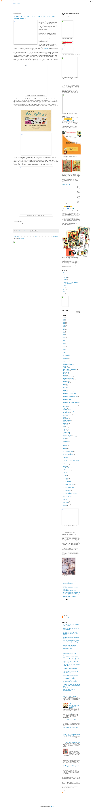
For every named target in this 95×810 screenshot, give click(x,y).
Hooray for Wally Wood (67, 648)
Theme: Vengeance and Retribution (70, 493)
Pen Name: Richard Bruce (68, 454)
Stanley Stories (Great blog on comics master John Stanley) (70, 672)
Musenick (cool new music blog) (69, 653)
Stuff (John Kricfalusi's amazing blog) (70, 675)
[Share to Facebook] (35, 231)
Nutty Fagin (65, 445)
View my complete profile (67, 619)
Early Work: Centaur (67, 409)
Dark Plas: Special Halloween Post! (70, 727)
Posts (64, 792)
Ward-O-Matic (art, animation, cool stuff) (71, 687)
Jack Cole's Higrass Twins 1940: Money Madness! (74, 750)
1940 (64, 323)
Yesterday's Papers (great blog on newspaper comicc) (69, 690)
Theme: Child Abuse (67, 481)
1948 (64, 335)
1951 (64, 340)
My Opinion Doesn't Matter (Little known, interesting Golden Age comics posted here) (71, 656)
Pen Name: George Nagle (68, 451)
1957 (64, 349)
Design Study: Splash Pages (68, 401)
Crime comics (65, 381)
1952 (64, 341)
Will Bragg (65, 499)
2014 (64, 274)
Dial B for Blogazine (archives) (69, 636)
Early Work (65, 408)
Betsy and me (65, 358)
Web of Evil (65, 498)
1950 (64, 338)
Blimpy (64, 361)
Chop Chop (65, 373)
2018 (64, 272)
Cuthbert (64, 384)
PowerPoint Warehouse (67, 666)
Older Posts (55, 236)
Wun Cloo (65, 505)
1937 (64, 319)
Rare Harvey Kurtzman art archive (69, 670)
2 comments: (26, 230)
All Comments (66, 795)
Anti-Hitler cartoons (66, 355)
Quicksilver (65, 466)
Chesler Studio (66, 372)
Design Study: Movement (68, 398)
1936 (64, 317)
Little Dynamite (66, 433)
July (65, 281)
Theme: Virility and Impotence (69, 495)
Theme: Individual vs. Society (68, 487)
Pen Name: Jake (66, 453)
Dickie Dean (65, 406)
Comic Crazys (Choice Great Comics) (70, 631)
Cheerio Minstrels (66, 370)
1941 (64, 325)
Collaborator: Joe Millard (68, 378)
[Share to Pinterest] (37, 231)
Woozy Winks (65, 502)
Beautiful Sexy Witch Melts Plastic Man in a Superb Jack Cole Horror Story (71, 735)
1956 (64, 348)
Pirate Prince (65, 457)
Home (36, 236)
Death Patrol (65, 390)
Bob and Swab (66, 363)
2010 (64, 291)
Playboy (64, 463)
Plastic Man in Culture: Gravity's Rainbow (71, 460)
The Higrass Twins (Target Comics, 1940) (71, 742)
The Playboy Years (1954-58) (69, 713)
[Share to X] (34, 231)
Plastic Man (65, 459)
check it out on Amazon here (21, 107)
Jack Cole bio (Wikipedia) (68, 583)
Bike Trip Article (66, 360)
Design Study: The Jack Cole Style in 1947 (71, 402)
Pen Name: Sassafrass (67, 456)
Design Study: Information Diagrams (70, 396)
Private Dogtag (66, 464)
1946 (64, 332)
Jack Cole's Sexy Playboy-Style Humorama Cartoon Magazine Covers (71, 720)
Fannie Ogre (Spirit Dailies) (68, 411)
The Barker (65, 473)
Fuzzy (64, 417)
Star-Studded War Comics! (68, 674)
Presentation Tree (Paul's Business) (70, 668)
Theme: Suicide (66, 492)
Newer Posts (16, 236)
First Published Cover (67, 414)
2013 (64, 275)
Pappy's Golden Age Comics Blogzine (70, 661)
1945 (64, 331)
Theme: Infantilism (66, 489)
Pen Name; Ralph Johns (68, 450)
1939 (64, 322)
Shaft (64, 469)
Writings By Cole (66, 504)
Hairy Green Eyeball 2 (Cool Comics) (70, 646)
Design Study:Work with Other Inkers (70, 405)
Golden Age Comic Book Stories (69, 645)
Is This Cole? (65, 429)
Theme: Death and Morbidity (68, 484)
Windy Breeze (65, 501)
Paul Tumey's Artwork (67, 662)
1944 (64, 329)
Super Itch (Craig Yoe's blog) (68, 677)
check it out (45, 48)
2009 (64, 293)
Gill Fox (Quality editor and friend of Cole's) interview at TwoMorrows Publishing (71, 593)
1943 (64, 328)
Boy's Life (65, 366)
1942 (64, 326)
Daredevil (65, 387)
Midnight (64, 439)
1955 (64, 346)
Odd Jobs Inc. (65, 447)
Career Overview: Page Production (70, 369)
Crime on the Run (66, 382)
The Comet (65, 476)
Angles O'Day (65, 354)
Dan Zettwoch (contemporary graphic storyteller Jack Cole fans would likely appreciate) (70, 633)
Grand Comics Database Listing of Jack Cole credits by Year (71, 582)
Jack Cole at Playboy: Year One (69, 696)
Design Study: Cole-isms (68, 391)
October (65, 277)
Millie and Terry (66, 441)
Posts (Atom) (21, 238)
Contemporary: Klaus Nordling (69, 379)
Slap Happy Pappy (66, 470)
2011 (64, 289)
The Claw (65, 475)
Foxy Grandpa (65, 415)
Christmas (65, 375)
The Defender (65, 478)
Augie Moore (65, 357)
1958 (64, 351)
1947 (64, 334)
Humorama (65, 421)
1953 (64, 343)
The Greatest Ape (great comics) (69, 680)
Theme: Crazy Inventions (68, 482)
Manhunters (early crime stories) (69, 436)
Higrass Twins (65, 418)
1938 (64, 320)
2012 (64, 287)
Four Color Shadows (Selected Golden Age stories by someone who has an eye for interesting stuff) (71, 642)
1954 (64, 344)
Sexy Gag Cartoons (67, 467)
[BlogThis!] (32, 231)
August (65, 279)
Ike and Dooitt (65, 423)
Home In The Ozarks (67, 420)
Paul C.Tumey (66, 617)
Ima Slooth (65, 424)
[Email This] (31, 231)
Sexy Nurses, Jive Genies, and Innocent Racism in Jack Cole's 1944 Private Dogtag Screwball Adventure (74, 705)
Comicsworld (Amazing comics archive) (71, 594)
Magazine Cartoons (67, 435)
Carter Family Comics (67, 626)
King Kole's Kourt (66, 432)
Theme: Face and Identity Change (69, 485)
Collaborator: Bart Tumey (68, 376)
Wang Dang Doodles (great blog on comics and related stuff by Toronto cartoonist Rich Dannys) (71, 685)
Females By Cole (66, 412)
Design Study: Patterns (67, 399)
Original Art (65, 448)
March (65, 285)
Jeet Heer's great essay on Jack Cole (70, 587)
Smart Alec (65, 472)
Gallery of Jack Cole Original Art (69, 590)
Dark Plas (65, 388)
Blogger (52, 806)
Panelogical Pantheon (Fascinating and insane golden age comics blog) (71, 659)
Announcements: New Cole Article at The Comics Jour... (71, 283)
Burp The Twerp (66, 367)
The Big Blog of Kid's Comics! (69, 678)
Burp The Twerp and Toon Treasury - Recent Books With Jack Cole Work (70, 758)
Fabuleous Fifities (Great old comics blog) (71, 640)
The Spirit (65, 479)
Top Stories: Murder (67, 496)
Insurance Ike (65, 427)
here (39, 36)
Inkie (64, 426)
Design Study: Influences (68, 394)
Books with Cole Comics (68, 364)
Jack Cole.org (65, 589)
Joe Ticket (65, 430)
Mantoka (64, 438)
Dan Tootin (65, 385)
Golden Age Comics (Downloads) (69, 596)
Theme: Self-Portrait (67, 490)
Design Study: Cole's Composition (69, 393)
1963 (64, 352)
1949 (64, 337)
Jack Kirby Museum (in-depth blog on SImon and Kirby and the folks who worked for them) (71, 651)
